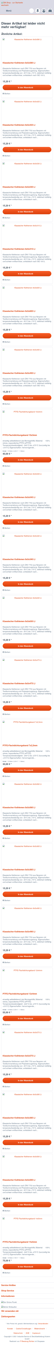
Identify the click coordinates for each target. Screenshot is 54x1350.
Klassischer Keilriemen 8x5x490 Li (19, 931)
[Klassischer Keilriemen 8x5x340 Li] (27, 546)
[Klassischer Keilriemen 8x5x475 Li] (27, 670)
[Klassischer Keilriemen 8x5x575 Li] (27, 1042)
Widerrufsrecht (39, 1328)
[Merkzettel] (37, 10)
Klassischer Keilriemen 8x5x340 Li (19, 559)
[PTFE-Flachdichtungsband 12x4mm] (27, 980)
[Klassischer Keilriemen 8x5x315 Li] (27, 235)
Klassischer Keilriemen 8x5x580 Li (19, 63)
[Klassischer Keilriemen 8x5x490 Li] (27, 918)
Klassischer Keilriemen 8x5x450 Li (19, 373)
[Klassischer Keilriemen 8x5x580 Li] (27, 49)
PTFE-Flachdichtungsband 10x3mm (20, 435)
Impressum (36, 1333)
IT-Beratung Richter (27, 1341)
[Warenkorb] (49, 10)
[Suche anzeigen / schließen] (31, 10)
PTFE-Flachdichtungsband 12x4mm (20, 993)
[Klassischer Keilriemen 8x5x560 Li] (27, 794)
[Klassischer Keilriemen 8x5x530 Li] (27, 173)
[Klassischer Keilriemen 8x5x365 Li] (27, 856)
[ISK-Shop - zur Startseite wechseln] (14, 4)
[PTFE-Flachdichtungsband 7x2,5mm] (27, 732)
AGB (27, 1333)
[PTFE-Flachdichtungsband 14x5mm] (27, 1228)
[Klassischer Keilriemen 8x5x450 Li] (27, 359)
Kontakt (10, 1328)
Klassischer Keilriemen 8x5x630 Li (19, 621)
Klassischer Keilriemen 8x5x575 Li (19, 1055)
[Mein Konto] (43, 10)
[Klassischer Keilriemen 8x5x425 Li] (27, 111)
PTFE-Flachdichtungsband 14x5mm (20, 1242)
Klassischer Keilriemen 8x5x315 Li (19, 249)
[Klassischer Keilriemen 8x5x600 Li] (27, 297)
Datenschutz (18, 1333)
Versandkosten (43, 1323)
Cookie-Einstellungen (23, 1328)
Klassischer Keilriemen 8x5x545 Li (19, 497)
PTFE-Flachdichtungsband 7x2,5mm (20, 745)
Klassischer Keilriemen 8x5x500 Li (19, 1180)
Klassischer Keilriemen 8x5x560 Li (19, 807)
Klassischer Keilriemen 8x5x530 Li (19, 187)
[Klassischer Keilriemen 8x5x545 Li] (27, 484)
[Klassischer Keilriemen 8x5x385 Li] (27, 1104)
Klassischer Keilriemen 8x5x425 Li (19, 125)
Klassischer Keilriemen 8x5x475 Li (19, 683)
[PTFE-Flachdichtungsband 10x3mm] (27, 421)
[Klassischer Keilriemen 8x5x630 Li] (27, 608)
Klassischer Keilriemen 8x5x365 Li (19, 869)
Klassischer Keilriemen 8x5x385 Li (19, 1117)
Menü (8, 10)
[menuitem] (6, 10)
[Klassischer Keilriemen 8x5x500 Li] (27, 1166)
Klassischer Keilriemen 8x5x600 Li (19, 311)
